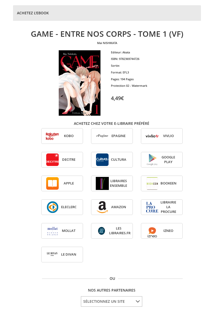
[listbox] (111, 301)
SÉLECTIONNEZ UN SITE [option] (104, 301)
